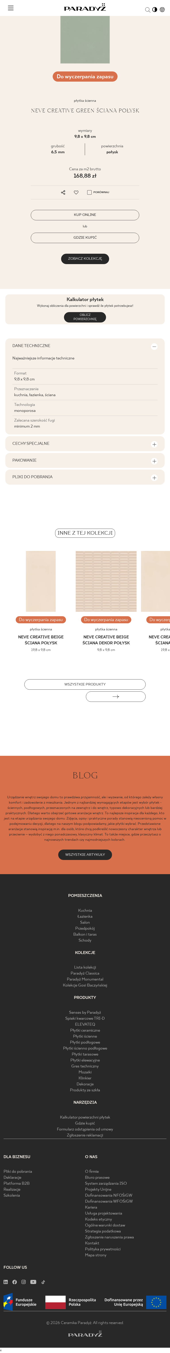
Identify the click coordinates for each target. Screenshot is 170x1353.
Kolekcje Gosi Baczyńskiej (85, 985)
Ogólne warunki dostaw (105, 1225)
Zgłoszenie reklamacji (85, 1135)
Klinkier (85, 1078)
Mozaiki (85, 1072)
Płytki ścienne (85, 1036)
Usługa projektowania (103, 1213)
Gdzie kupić (85, 1123)
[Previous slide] (54, 696)
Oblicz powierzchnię (85, 317)
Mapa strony (95, 1255)
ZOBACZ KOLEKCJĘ (85, 259)
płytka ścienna (41, 629)
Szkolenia (12, 1195)
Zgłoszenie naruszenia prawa (109, 1237)
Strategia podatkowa (103, 1231)
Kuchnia (85, 910)
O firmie (92, 1171)
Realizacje (12, 1189)
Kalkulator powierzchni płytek (85, 1117)
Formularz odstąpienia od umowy (85, 1129)
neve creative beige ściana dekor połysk (106, 640)
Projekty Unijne (98, 1189)
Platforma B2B (17, 1183)
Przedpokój (85, 928)
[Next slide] (116, 696)
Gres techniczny (85, 1066)
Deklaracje (12, 1177)
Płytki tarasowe (85, 1054)
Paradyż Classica (85, 973)
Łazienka (85, 916)
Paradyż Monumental (85, 979)
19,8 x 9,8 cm (41, 650)
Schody (85, 940)
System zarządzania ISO (106, 1183)
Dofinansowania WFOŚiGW (109, 1201)
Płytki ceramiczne (85, 1030)
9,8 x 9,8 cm (85, 136)
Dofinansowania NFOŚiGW (108, 1195)
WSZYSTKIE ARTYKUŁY (85, 855)
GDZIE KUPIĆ (85, 238)
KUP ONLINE (85, 215)
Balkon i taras (85, 934)
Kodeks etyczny (98, 1219)
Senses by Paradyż (85, 1012)
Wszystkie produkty (85, 684)
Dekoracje (85, 1084)
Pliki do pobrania (18, 1171)
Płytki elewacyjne (85, 1060)
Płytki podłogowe (85, 1042)
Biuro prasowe (97, 1177)
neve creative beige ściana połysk (41, 640)
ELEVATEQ (85, 1024)
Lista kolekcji (85, 967)
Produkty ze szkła (85, 1090)
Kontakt (92, 1243)
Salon (85, 922)
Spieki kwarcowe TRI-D (85, 1018)
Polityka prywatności (103, 1249)
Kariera (91, 1207)
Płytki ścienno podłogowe (85, 1048)
